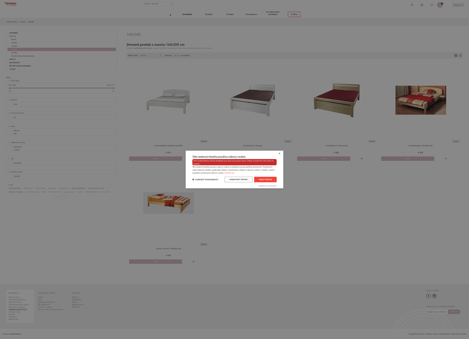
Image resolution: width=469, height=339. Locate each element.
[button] (205, 179)
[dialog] (234, 169)
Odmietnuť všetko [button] (238, 179)
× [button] (279, 153)
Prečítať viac (229, 173)
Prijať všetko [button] (265, 179)
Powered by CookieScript (267, 186)
